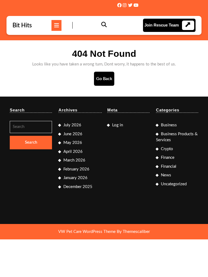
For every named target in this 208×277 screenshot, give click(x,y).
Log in (117, 125)
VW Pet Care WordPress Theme (87, 232)
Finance (167, 158)
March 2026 (74, 160)
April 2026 (73, 152)
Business (169, 125)
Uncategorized (174, 184)
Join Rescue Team (161, 25)
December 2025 (77, 187)
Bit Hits (22, 25)
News (166, 175)
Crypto (167, 149)
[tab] (56, 25)
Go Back (105, 81)
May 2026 (72, 143)
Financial (168, 166)
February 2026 (76, 169)
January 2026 (75, 178)
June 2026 (72, 134)
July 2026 (72, 125)
